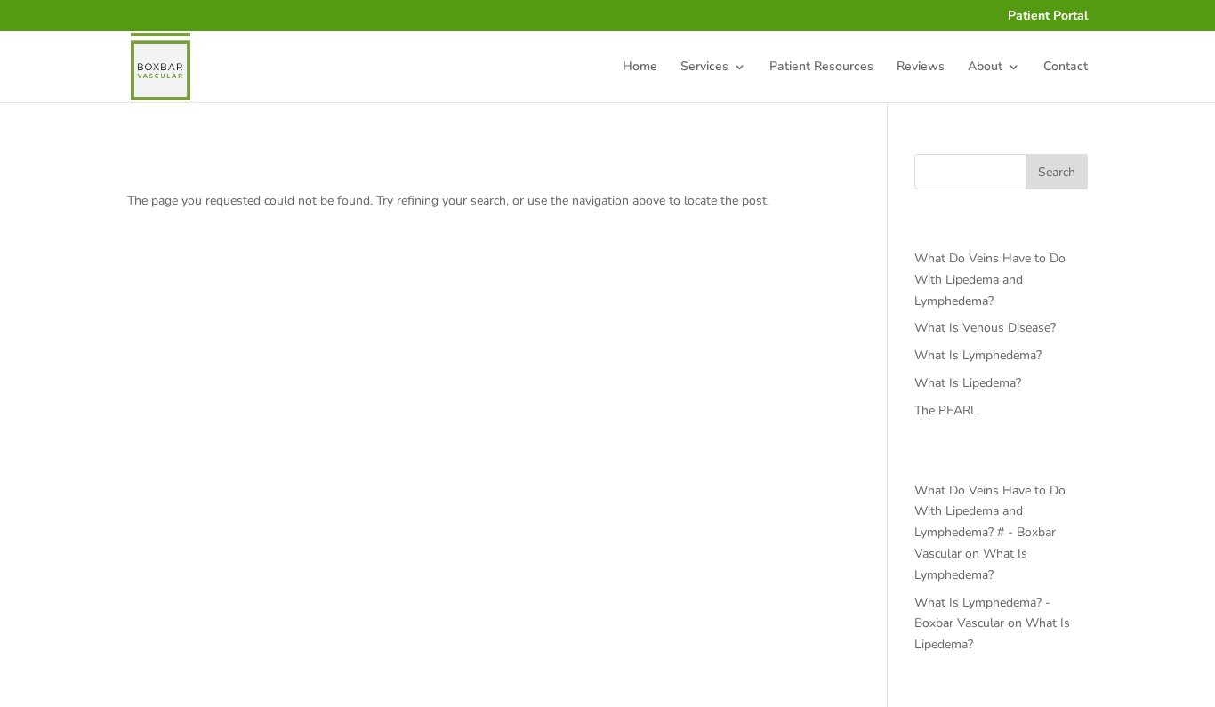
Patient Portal (1048, 17)
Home (640, 67)
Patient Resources (821, 67)
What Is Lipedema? (967, 382)
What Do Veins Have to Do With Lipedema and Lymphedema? (990, 279)
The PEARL (946, 410)
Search (1056, 172)
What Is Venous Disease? (985, 327)
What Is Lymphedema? (978, 355)
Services (704, 67)
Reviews (921, 67)
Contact (1065, 67)
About (985, 67)
